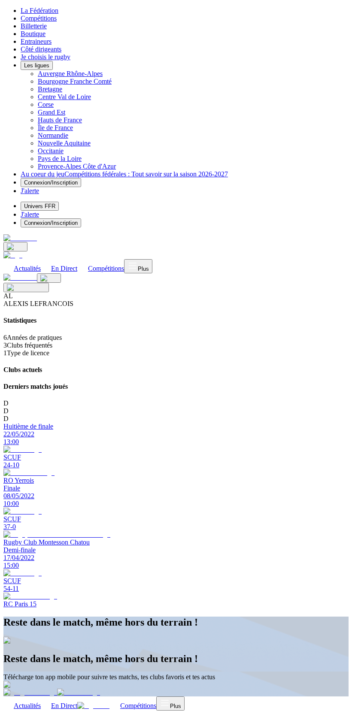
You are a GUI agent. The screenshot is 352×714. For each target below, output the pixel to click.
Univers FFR (39, 206)
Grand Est (51, 112)
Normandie (53, 135)
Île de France (55, 127)
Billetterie (34, 26)
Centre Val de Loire (64, 96)
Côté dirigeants (41, 49)
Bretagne (50, 89)
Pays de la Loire (60, 158)
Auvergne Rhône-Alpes (70, 73)
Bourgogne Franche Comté (75, 81)
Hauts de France (60, 120)
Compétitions (39, 18)
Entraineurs (36, 41)
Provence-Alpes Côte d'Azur (77, 166)
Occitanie (51, 150)
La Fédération (39, 10)
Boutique (33, 33)
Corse (46, 104)
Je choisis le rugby (45, 57)
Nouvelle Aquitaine (64, 143)
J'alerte (30, 214)
